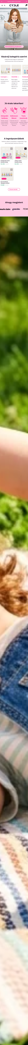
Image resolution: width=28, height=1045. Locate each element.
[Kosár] (25, 5)
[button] (25, 1032)
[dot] (13, 49)
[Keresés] (4, 5)
